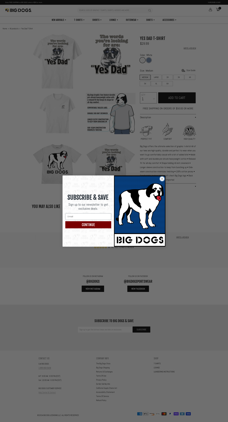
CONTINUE (88, 225)
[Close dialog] (162, 179)
